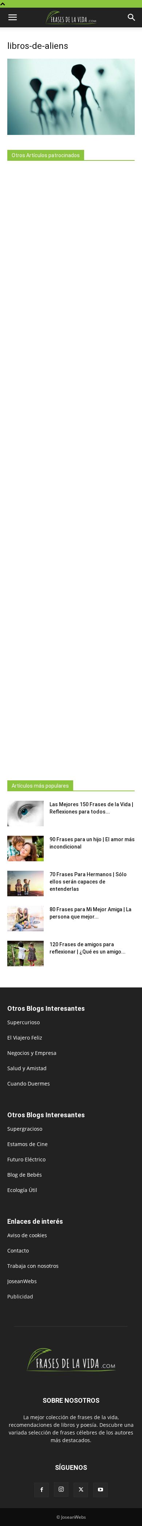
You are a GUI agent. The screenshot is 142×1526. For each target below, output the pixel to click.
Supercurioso (23, 1022)
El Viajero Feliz (24, 1037)
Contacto (18, 1250)
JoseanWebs (22, 1281)
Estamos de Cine (27, 1144)
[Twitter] (81, 1490)
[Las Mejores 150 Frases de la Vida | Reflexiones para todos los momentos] (25, 813)
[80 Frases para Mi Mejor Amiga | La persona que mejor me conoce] (25, 918)
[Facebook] (41, 1490)
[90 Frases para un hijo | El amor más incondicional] (25, 848)
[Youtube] (100, 1490)
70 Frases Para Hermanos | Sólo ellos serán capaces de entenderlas (88, 881)
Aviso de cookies (27, 1235)
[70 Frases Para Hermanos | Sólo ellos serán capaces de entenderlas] (25, 883)
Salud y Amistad (27, 1068)
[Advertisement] (71, 468)
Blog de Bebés (24, 1174)
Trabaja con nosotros (33, 1265)
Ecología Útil (22, 1190)
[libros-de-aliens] (71, 133)
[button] (12, 17)
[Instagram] (61, 1489)
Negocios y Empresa (31, 1052)
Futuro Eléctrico (26, 1159)
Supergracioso (24, 1128)
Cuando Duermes (28, 1083)
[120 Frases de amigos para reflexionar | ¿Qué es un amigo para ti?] (25, 953)
